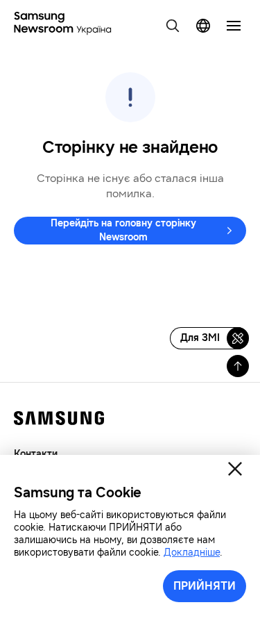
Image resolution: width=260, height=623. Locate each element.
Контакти (36, 454)
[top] (238, 366)
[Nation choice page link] (203, 25)
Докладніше (192, 552)
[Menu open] (233, 25)
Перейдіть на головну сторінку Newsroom (123, 230)
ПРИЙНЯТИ (204, 585)
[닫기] (235, 469)
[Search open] (172, 25)
